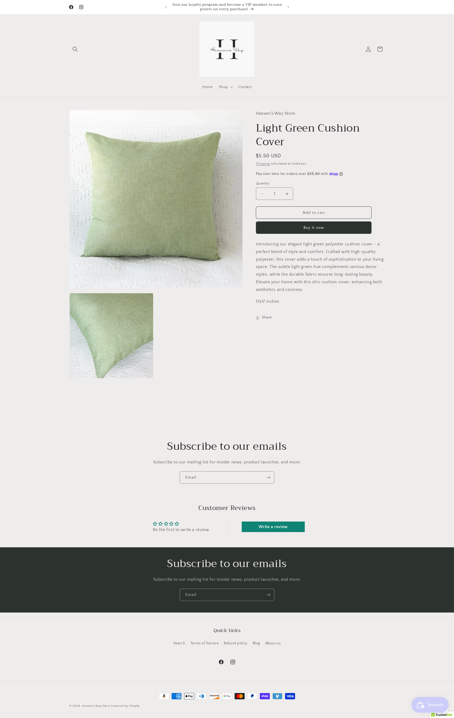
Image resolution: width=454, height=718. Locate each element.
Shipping (263, 163)
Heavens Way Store (96, 705)
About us (273, 643)
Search (179, 643)
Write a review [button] (273, 526)
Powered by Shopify (125, 705)
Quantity (262, 183)
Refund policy (235, 643)
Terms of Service (204, 643)
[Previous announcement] (166, 7)
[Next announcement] (288, 7)
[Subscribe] (268, 477)
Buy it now (313, 227)
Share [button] (267, 317)
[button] (75, 49)
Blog (256, 643)
